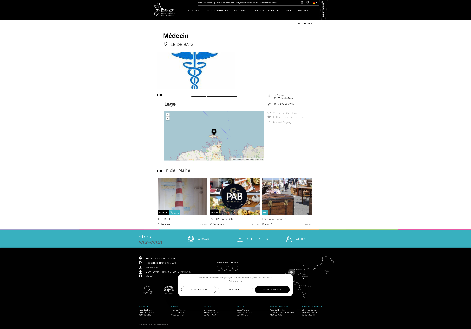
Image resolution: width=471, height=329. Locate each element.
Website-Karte (162, 324)
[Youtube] (230, 268)
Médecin (308, 24)
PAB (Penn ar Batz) (222, 219)
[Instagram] (224, 268)
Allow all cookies (272, 289)
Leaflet (234, 159)
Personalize (235, 289)
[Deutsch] (314, 3)
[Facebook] (219, 268)
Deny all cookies (199, 289)
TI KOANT (164, 219)
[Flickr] (235, 268)
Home (298, 24)
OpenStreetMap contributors (254, 159)
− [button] (168, 118)
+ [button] (168, 114)
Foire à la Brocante (274, 219)
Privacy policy (235, 281)
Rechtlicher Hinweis (147, 324)
